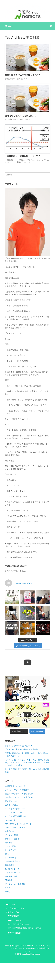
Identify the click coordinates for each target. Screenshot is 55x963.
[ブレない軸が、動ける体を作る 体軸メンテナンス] (27, 11)
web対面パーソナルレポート (16, 786)
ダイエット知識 (11, 835)
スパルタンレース (12, 868)
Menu (10, 26)
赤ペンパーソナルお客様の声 (17, 789)
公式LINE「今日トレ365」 (19, 924)
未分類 (7, 891)
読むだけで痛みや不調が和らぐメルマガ (24, 928)
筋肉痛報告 (9, 865)
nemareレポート (11, 819)
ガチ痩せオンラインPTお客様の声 (19, 797)
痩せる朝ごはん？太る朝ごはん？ (21, 115)
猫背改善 (8, 842)
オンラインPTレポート (14, 812)
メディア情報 (10, 846)
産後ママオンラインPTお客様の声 (19, 793)
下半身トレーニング (13, 872)
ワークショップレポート (15, 827)
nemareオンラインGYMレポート (18, 823)
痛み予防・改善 (11, 876)
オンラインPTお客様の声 (15, 816)
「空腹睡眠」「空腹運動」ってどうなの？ (25, 156)
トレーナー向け (11, 857)
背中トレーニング (12, 838)
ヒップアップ (10, 850)
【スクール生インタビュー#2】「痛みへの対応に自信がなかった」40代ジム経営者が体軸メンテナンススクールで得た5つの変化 (27, 762)
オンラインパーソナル (15, 908)
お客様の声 (9, 831)
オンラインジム (12, 911)
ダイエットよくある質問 (15, 884)
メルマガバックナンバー (15, 808)
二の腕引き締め (11, 804)
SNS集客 (8, 880)
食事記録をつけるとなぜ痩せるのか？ (23, 74)
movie (7, 887)
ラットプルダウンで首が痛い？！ (18, 745)
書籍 (7, 853)
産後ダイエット (11, 801)
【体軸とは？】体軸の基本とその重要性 (21, 749)
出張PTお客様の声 (12, 861)
